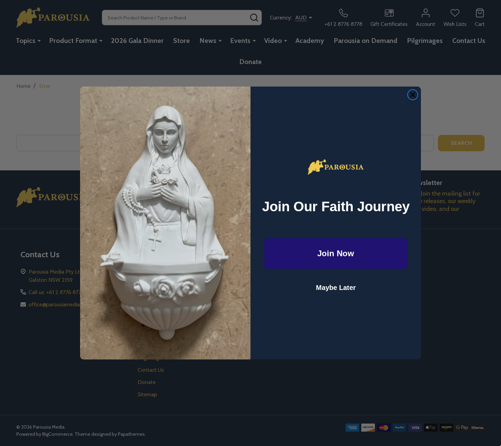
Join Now (335, 253)
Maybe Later (336, 287)
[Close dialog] (412, 94)
